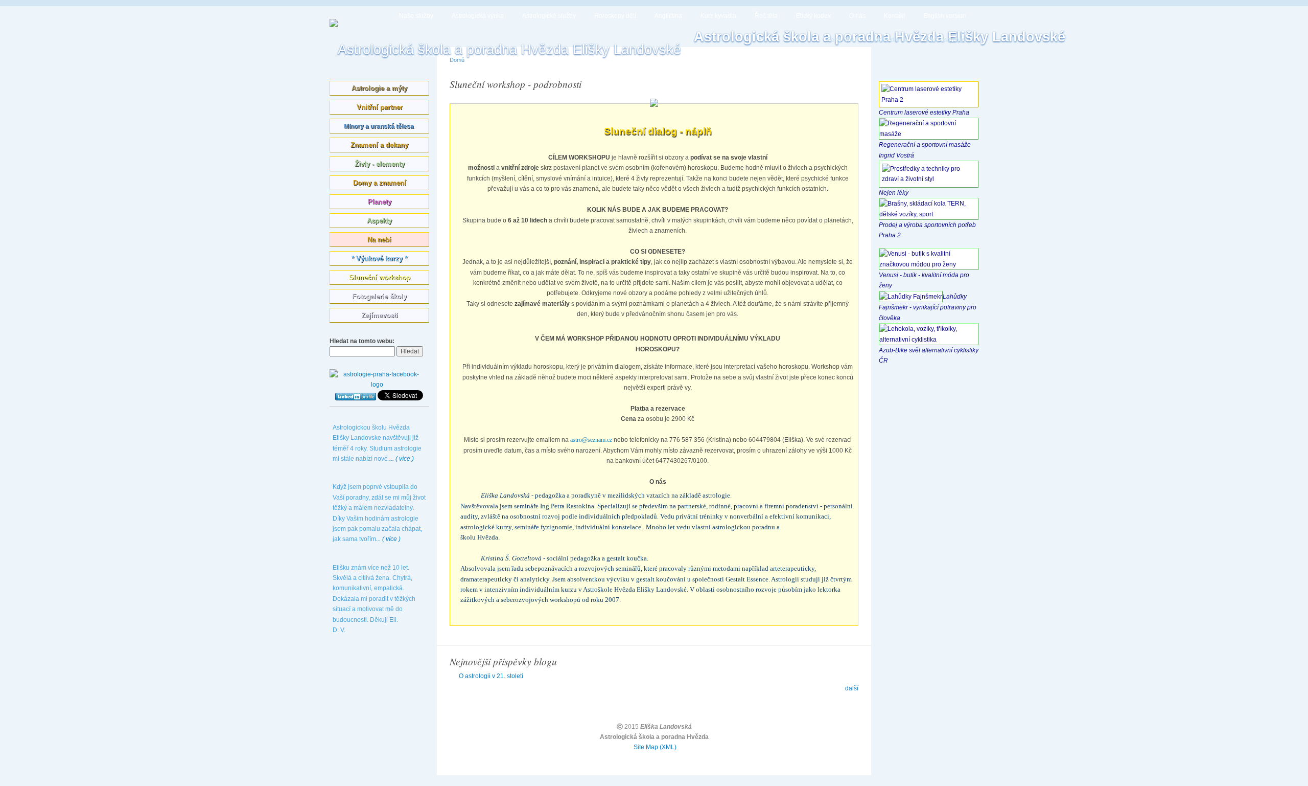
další (851, 688)
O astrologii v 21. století (491, 676)
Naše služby (416, 15)
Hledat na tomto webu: (362, 341)
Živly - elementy (380, 164)
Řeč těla (766, 15)
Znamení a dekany (379, 145)
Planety (379, 202)
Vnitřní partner (380, 107)
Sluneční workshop (379, 277)
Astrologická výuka (478, 15)
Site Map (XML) (655, 747)
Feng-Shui (841, 39)
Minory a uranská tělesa (379, 126)
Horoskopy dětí (615, 15)
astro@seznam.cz (592, 439)
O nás (857, 15)
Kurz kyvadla (718, 15)
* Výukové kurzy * (379, 258)
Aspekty (379, 220)
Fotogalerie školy (379, 296)
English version (944, 15)
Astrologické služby (549, 15)
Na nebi (379, 239)
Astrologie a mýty (379, 88)
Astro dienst (891, 39)
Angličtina (668, 15)
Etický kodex (813, 15)
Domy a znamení (379, 183)
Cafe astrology (946, 39)
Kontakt (894, 15)
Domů (457, 60)
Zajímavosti (379, 315)
